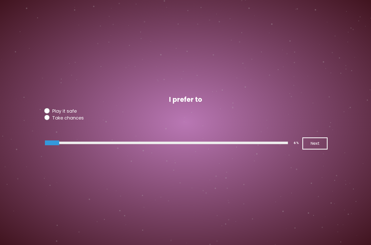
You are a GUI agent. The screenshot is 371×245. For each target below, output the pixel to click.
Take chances (68, 118)
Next (315, 143)
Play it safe (64, 111)
